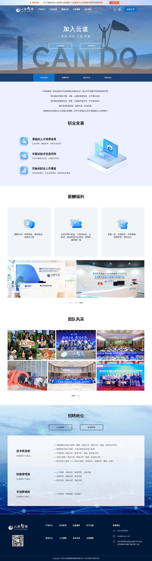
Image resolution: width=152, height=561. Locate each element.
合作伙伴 (76, 538)
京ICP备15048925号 (92, 558)
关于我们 (88, 9)
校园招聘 (91, 46)
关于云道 (90, 525)
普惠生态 (65, 9)
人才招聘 (62, 538)
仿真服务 (76, 525)
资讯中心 (49, 538)
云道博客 (76, 9)
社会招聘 (60, 46)
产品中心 (41, 9)
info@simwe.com (123, 536)
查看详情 (114, 3)
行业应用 (53, 9)
